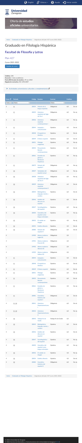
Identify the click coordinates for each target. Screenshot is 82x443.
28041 (34, 303)
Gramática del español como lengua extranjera (43, 215)
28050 (34, 213)
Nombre (40, 99)
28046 (34, 199)
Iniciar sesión (71, 2)
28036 (34, 120)
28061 (34, 155)
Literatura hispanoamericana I (43, 305)
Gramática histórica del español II (41, 364)
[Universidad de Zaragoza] (16, 12)
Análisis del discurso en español (41, 201)
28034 (34, 106)
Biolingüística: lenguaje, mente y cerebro (43, 194)
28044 (34, 127)
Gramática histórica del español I (41, 298)
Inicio (8, 39)
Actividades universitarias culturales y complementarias (28, 89)
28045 (34, 192)
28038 (34, 176)
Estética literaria (42, 226)
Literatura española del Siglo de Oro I (43, 114)
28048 (34, 133)
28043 (34, 318)
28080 (34, 230)
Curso (7, 99)
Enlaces (43, 2)
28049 (34, 139)
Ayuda (57, 2)
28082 (34, 362)
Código (34, 99)
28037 (34, 171)
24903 (34, 252)
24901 (34, 241)
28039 (34, 184)
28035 (34, 112)
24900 (34, 235)
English (30, 2)
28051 (34, 142)
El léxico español (43, 139)
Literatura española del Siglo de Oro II (43, 178)
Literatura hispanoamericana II (43, 313)
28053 (34, 148)
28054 (34, 226)
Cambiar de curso (12, 66)
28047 (34, 207)
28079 (34, 165)
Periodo (15, 99)
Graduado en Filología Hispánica (22, 39)
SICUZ (58, 442)
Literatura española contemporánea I (43, 122)
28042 (34, 311)
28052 (34, 220)
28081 (34, 296)
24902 (34, 246)
